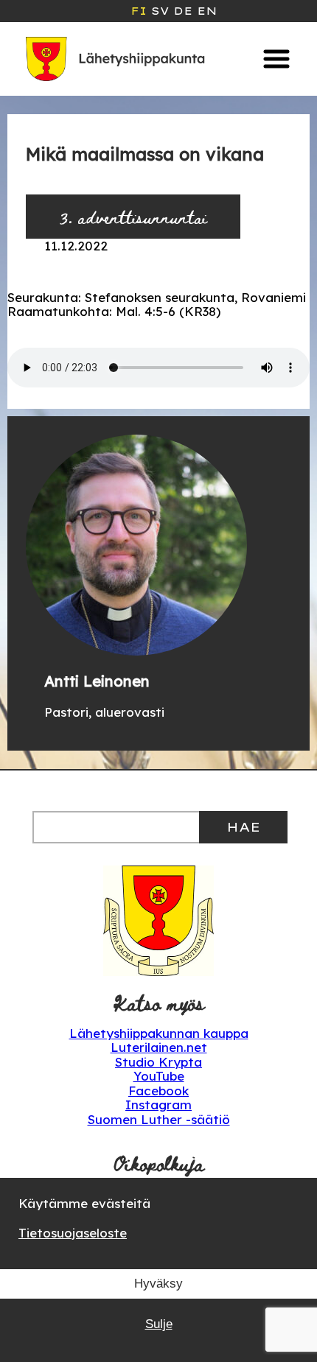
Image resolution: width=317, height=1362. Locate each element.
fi (138, 11)
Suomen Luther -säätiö (159, 1119)
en (207, 11)
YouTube (158, 1076)
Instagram (158, 1104)
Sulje (159, 1324)
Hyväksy (158, 1284)
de (182, 11)
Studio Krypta (158, 1062)
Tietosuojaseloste (72, 1232)
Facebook (158, 1090)
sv (160, 11)
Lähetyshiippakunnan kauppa (158, 1033)
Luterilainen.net (159, 1047)
